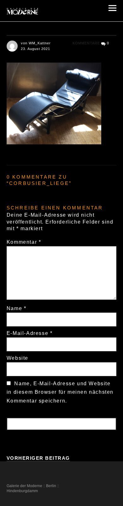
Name (16, 308)
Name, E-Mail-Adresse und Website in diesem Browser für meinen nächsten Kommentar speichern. (60, 392)
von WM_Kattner (36, 43)
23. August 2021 (35, 49)
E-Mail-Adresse (30, 333)
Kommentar (24, 242)
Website (17, 358)
